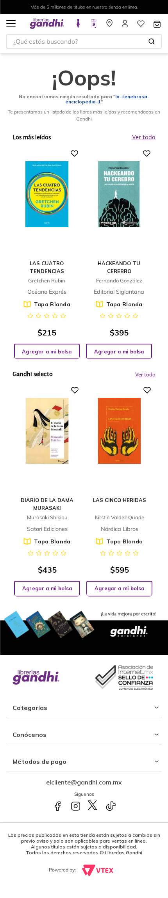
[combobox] (84, 41)
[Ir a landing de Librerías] (109, 26)
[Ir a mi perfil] (125, 26)
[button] (11, 24)
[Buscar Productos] (151, 41)
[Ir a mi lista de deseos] (140, 26)
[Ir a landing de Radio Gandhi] (93, 26)
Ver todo (145, 375)
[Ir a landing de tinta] (78, 26)
